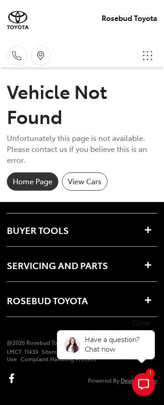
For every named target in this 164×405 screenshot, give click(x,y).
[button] (147, 56)
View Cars (85, 181)
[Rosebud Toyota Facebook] (13, 378)
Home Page (32, 181)
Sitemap (52, 351)
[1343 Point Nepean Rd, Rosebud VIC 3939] (40, 55)
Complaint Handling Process (58, 359)
